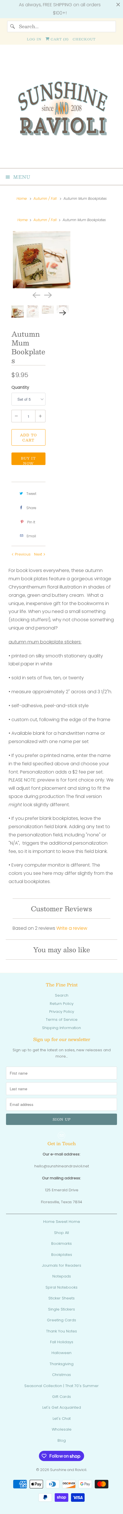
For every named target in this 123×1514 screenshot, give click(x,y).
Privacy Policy (61, 1011)
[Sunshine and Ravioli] (61, 108)
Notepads (61, 1276)
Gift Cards (61, 1396)
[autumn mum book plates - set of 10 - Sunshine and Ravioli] (42, 260)
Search (61, 995)
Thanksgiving (61, 1364)
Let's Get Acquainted (61, 1407)
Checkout (84, 39)
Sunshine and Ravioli (68, 1469)
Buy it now (28, 460)
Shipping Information (61, 1027)
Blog (61, 1440)
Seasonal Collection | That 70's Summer (61, 1385)
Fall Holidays (61, 1342)
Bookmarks (61, 1243)
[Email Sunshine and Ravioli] (61, 1135)
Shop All (61, 1232)
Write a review (71, 928)
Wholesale (62, 1429)
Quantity (20, 387)
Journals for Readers (61, 1265)
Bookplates (61, 1254)
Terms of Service (62, 1019)
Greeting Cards (61, 1320)
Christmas (61, 1374)
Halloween (61, 1352)
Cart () (59, 39)
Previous (22, 554)
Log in (34, 39)
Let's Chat (62, 1418)
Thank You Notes (61, 1331)
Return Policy (62, 1003)
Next (38, 554)
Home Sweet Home (61, 1221)
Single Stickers (61, 1309)
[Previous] (35, 294)
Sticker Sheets (61, 1298)
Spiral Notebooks (61, 1287)
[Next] (47, 294)
